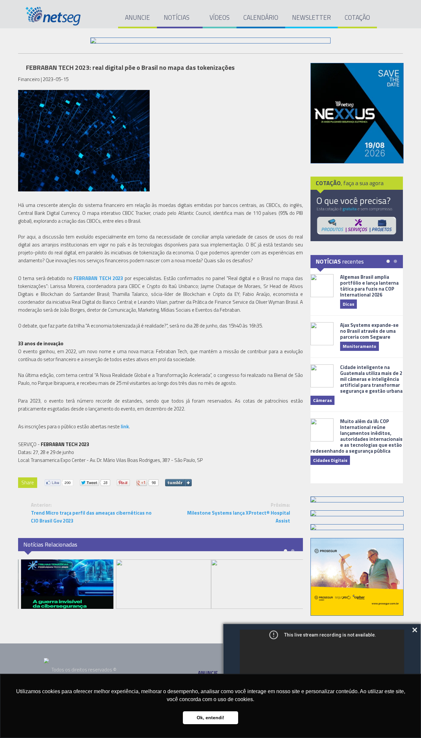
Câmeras (322, 400)
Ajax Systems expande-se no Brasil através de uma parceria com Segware (369, 331)
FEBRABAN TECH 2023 (98, 278)
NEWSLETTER (311, 17)
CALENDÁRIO (260, 17)
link (125, 426)
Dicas (348, 303)
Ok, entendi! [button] (210, 717)
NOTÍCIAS (177, 17)
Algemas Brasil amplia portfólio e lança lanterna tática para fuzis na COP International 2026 (369, 285)
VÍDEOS (220, 17)
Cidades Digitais (330, 460)
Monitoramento (359, 346)
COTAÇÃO (357, 17)
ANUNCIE (137, 17)
